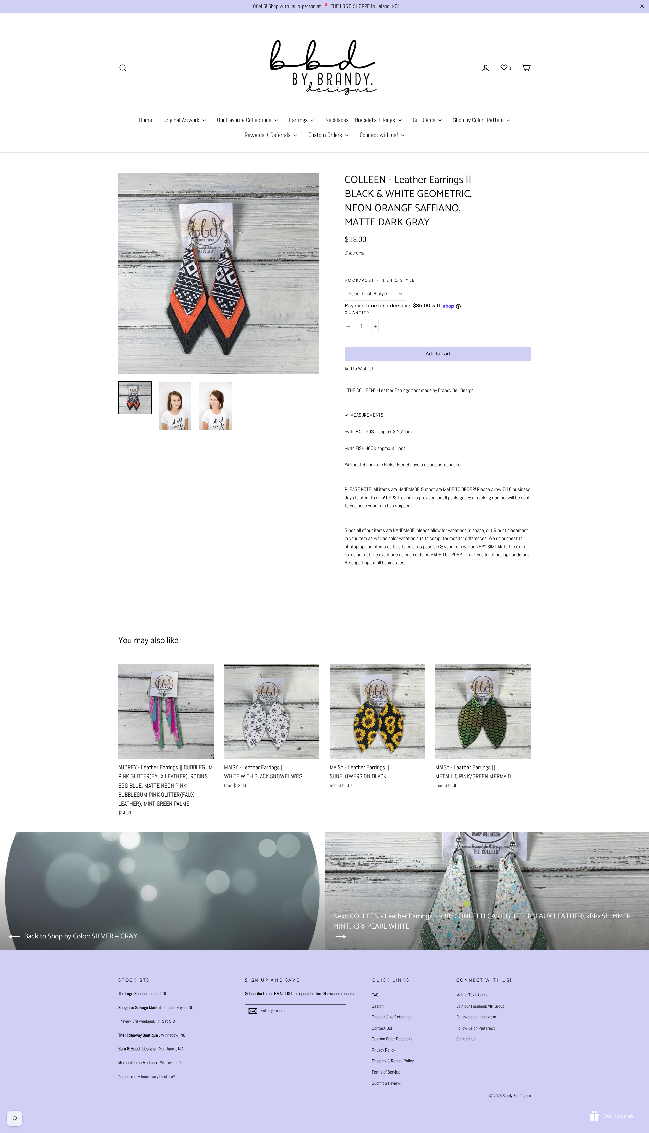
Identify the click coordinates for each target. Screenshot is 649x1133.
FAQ (375, 995)
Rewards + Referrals (268, 135)
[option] (218, 273)
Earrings (299, 120)
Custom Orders (325, 135)
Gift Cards (425, 120)
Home (145, 120)
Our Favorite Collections (245, 120)
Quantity (357, 313)
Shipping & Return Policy (393, 1061)
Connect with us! (379, 135)
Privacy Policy (383, 1050)
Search (378, 1006)
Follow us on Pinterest (475, 1028)
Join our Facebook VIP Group (480, 1006)
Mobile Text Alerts (471, 995)
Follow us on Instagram (476, 1017)
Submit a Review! (386, 1083)
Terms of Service (386, 1072)
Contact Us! (382, 1028)
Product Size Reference (392, 1017)
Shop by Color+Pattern (479, 120)
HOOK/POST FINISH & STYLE (380, 281)
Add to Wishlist (359, 368)
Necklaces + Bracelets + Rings (360, 120)
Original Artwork (182, 120)
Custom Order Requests (392, 1039)
